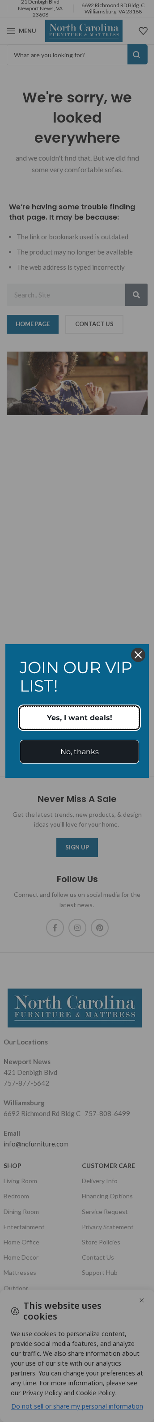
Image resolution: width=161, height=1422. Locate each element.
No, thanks (79, 751)
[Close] (138, 655)
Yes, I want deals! (79, 717)
